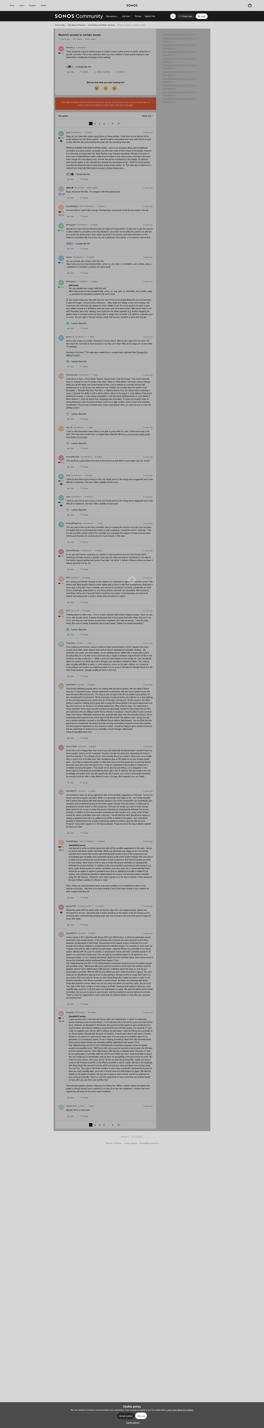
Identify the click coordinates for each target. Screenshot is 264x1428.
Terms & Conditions (113, 1143)
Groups (138, 16)
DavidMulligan (72, 206)
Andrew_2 (70, 47)
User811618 (71, 1105)
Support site (150, 16)
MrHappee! (71, 224)
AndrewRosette (72, 456)
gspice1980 (71, 906)
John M (69, 187)
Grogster (70, 1012)
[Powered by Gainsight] (132, 1137)
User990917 (71, 684)
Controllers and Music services (101, 24)
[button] (186, 16)
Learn (21, 5)
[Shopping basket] (249, 5)
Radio (43, 5)
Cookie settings (130, 1143)
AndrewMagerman (74, 523)
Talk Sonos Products (76, 24)
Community (60, 24)
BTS (68, 577)
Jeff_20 (69, 427)
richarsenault (71, 374)
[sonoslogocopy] (132, 5)
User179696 (71, 746)
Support (32, 5)
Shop (12, 5)
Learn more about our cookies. (180, 1409)
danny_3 (70, 336)
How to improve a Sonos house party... (108, 168)
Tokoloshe (70, 643)
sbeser (69, 257)
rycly (68, 132)
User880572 (71, 791)
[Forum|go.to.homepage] (79, 16)
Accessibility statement (149, 1143)
